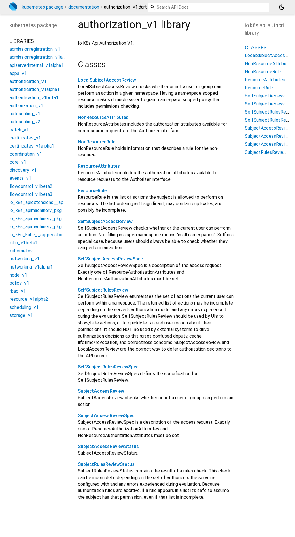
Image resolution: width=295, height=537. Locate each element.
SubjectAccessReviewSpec (106, 415)
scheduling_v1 (24, 307)
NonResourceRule (96, 142)
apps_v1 (18, 73)
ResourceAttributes (99, 166)
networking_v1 (24, 259)
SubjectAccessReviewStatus (108, 446)
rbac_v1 (18, 291)
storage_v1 (21, 315)
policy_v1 (19, 283)
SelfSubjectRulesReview (103, 290)
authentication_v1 (28, 81)
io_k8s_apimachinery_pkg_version (44, 226)
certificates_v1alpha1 (32, 146)
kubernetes (21, 251)
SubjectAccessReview (101, 391)
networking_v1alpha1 (31, 267)
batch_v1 (19, 130)
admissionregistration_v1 (35, 49)
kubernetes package (42, 7)
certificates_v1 (25, 138)
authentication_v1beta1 (34, 97)
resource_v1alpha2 (29, 299)
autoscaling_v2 (25, 121)
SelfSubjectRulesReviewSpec (108, 367)
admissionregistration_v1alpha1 (41, 57)
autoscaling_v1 (25, 113)
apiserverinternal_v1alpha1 (37, 65)
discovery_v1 (23, 170)
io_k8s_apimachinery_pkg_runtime (45, 218)
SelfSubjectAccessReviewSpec (110, 259)
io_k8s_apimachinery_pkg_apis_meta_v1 (51, 210)
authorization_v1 (26, 105)
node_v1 (18, 275)
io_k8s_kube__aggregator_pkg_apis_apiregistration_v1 (66, 234)
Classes (256, 47)
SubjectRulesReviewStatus (106, 464)
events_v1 (20, 178)
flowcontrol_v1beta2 (31, 186)
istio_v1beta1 (24, 242)
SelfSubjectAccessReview (105, 221)
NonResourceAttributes (103, 117)
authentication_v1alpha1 (35, 89)
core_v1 (18, 162)
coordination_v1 (26, 154)
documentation (83, 7)
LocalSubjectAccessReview (107, 80)
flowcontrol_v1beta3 (31, 194)
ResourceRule (92, 190)
